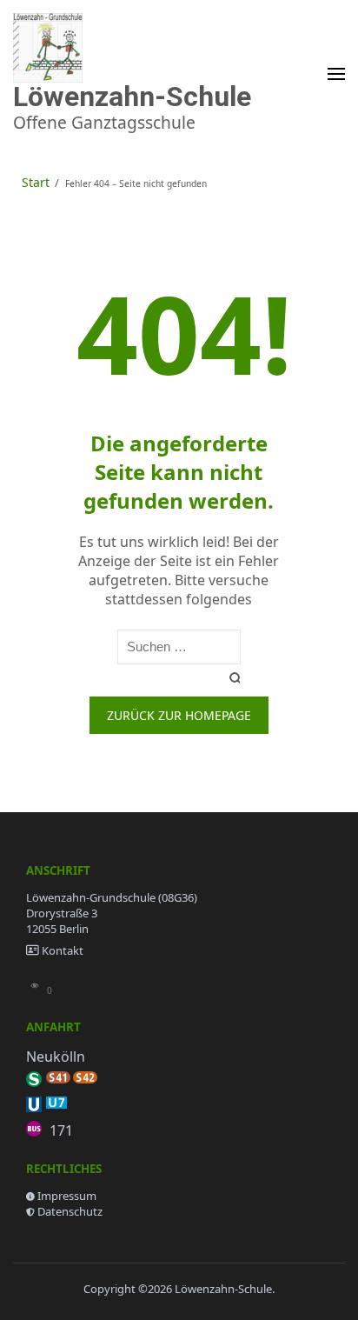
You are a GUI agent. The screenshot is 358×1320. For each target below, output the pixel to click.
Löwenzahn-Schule (132, 96)
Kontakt (62, 950)
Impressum (66, 1195)
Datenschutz (70, 1211)
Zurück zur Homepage (179, 715)
